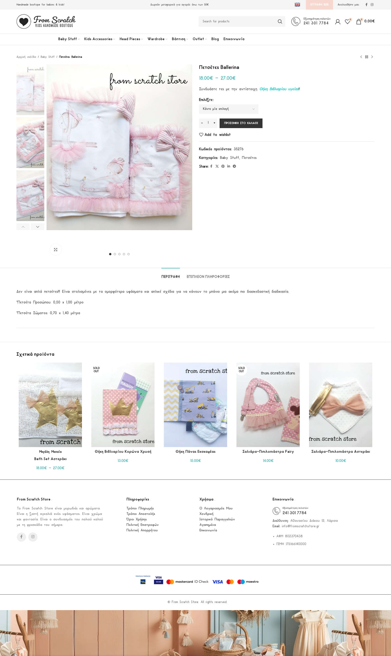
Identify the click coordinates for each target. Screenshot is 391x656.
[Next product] (372, 57)
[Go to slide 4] (124, 254)
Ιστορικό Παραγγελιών (217, 519)
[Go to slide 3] (119, 254)
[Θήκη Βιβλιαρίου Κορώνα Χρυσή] (123, 405)
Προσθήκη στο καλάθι (241, 123)
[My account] (338, 21)
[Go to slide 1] (110, 254)
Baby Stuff (48, 56)
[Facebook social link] (366, 5)
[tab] (170, 275)
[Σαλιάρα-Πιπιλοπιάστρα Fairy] (268, 405)
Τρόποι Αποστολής (140, 514)
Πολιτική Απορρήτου (142, 530)
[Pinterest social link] (223, 166)
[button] (23, 226)
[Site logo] (46, 21)
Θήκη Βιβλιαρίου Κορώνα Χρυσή (123, 452)
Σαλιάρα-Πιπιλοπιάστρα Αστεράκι (340, 452)
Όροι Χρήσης (136, 519)
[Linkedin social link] (228, 166)
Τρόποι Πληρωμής (140, 508)
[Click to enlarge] (55, 249)
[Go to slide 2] (115, 254)
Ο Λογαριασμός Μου (216, 508)
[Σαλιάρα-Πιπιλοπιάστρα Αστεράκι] (341, 405)
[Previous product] (361, 57)
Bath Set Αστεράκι (50, 459)
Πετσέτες (249, 158)
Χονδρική (206, 514)
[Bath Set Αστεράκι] (50, 405)
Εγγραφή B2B (319, 4)
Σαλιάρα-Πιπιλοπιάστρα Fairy (268, 452)
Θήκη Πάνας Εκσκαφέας (195, 452)
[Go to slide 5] (128, 254)
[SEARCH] (280, 21)
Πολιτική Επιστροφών (142, 525)
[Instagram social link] (372, 5)
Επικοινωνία (208, 530)
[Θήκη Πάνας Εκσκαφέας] (196, 405)
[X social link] (217, 166)
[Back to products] (366, 57)
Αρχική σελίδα (26, 56)
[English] (298, 4)
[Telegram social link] (234, 166)
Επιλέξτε (206, 100)
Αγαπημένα (207, 525)
